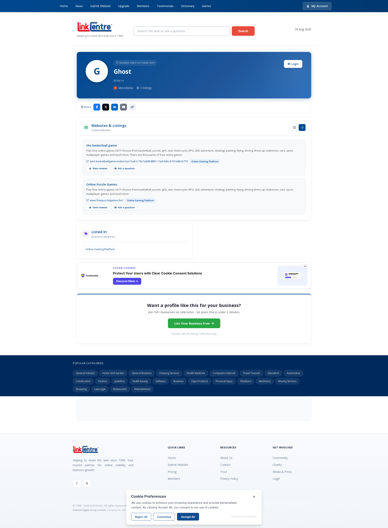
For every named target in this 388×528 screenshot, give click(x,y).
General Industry (85, 373)
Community (280, 458)
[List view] (302, 127)
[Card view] (294, 127)
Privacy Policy (229, 479)
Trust (223, 472)
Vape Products (199, 381)
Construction (83, 381)
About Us (226, 458)
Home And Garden (113, 373)
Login (295, 64)
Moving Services (287, 381)
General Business (142, 373)
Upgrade (123, 6)
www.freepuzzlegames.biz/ (106, 200)
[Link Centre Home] (102, 26)
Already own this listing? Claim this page (194, 333)
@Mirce (119, 80)
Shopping (81, 389)
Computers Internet (224, 373)
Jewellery (120, 381)
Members (143, 6)
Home (64, 6)
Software (161, 381)
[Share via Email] (123, 107)
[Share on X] (105, 107)
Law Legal (99, 389)
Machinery (265, 381)
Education (273, 373)
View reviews (100, 168)
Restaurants (120, 389)
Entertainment (142, 389)
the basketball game (101, 145)
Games (206, 6)
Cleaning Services (169, 373)
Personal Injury (224, 381)
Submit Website (100, 6)
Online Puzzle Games (101, 184)
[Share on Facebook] (96, 107)
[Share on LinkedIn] (114, 107)
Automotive (293, 373)
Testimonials (165, 6)
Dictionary (187, 6)
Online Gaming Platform (100, 249)
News (79, 6)
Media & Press (282, 472)
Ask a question (126, 168)
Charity (277, 465)
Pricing (172, 472)
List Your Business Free (192, 323)
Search (243, 31)
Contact (225, 465)
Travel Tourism (251, 373)
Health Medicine (196, 373)
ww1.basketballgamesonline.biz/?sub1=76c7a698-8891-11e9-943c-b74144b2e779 (139, 161)
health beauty (140, 381)
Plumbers (245, 381)
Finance (102, 381)
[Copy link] (132, 107)
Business (178, 381)
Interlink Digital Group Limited (89, 509)
